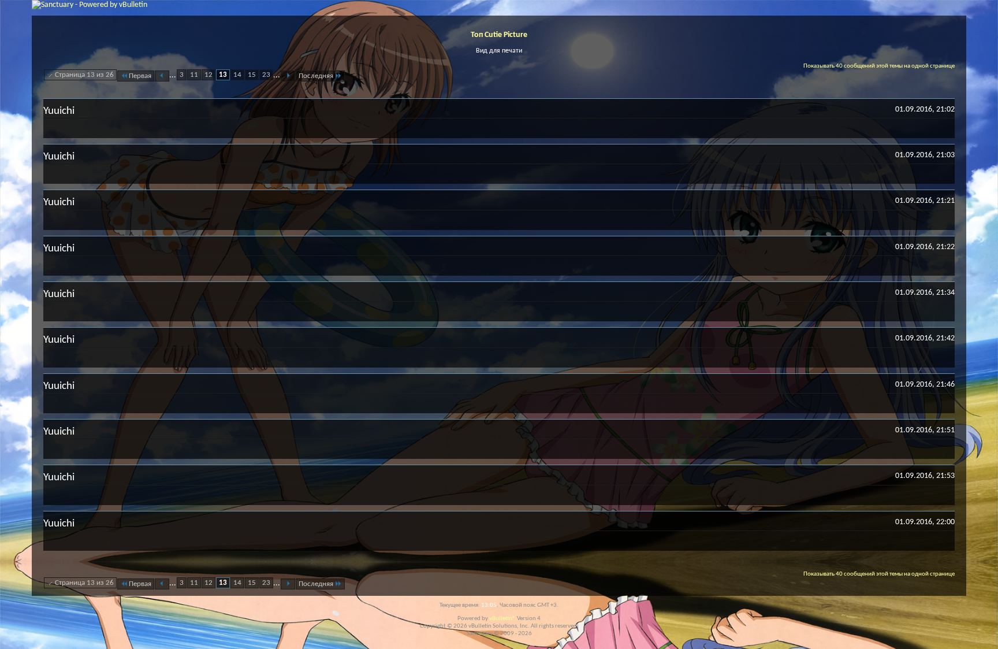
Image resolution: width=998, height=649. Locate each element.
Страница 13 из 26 (84, 75)
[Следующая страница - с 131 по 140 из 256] (288, 76)
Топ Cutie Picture (499, 35)
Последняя (316, 76)
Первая (140, 76)
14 (237, 75)
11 (194, 75)
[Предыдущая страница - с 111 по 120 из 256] (162, 76)
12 (208, 75)
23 (266, 75)
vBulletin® (502, 618)
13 (223, 75)
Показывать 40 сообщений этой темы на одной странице (879, 66)
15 (252, 75)
